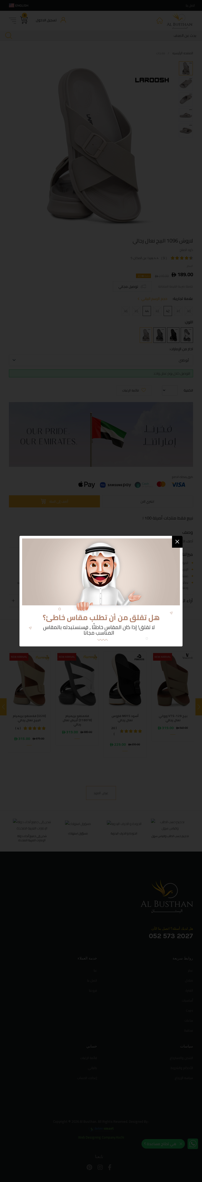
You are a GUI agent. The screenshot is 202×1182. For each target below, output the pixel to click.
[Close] (177, 542)
